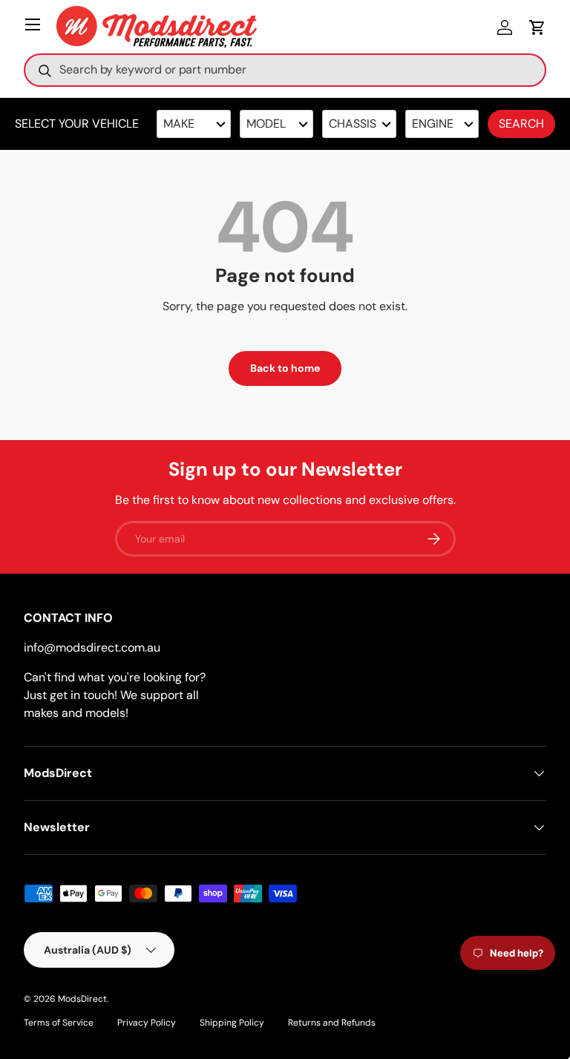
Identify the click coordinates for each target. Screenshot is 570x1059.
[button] (537, 27)
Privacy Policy (146, 1023)
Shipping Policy (232, 1023)
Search (521, 123)
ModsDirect (82, 999)
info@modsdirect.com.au (92, 647)
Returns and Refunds (332, 1023)
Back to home (285, 368)
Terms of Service (59, 1023)
